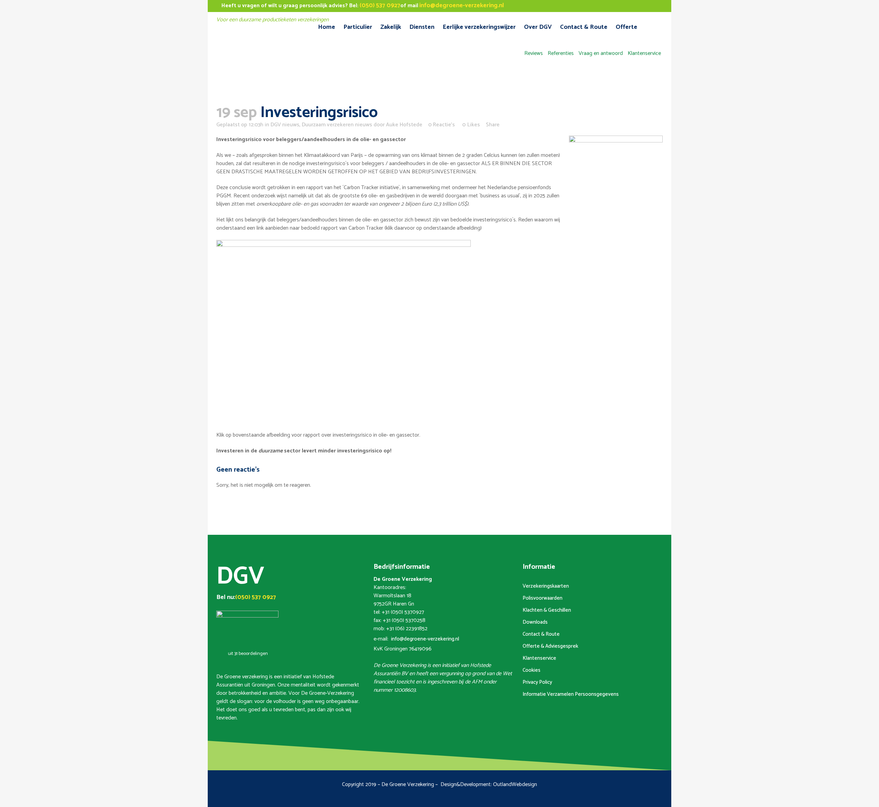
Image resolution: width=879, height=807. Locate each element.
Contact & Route (541, 634)
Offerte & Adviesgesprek (550, 646)
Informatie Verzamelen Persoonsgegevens (571, 694)
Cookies (531, 670)
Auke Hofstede (404, 124)
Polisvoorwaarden (542, 598)
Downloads (535, 622)
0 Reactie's (441, 124)
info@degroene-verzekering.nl (425, 639)
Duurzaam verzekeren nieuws (337, 124)
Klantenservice (644, 53)
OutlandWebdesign (515, 784)
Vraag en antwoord (601, 53)
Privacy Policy (537, 682)
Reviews (533, 53)
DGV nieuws (285, 124)
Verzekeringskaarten (546, 586)
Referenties (561, 53)
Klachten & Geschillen (547, 610)
